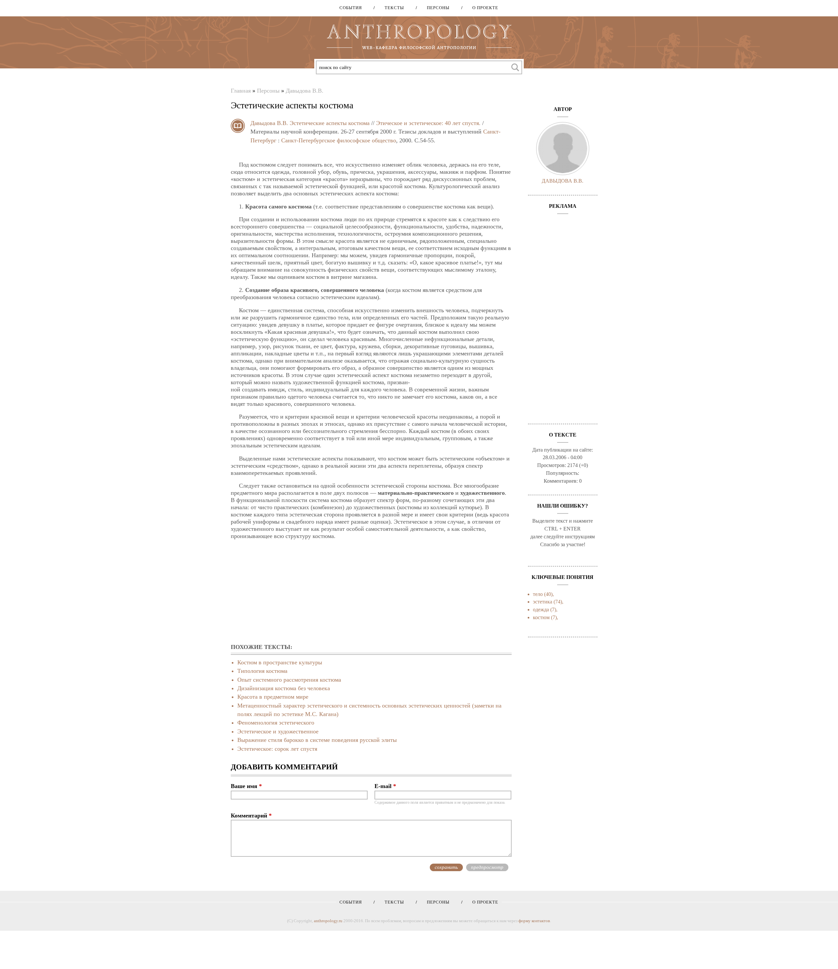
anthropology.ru (328, 920)
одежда (541, 609)
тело (538, 594)
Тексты (392, 7)
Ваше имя (246, 786)
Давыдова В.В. (304, 90)
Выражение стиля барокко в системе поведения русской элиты (317, 740)
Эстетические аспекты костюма (330, 123)
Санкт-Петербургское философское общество (338, 140)
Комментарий (251, 815)
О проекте (483, 7)
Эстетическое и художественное (278, 731)
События (350, 7)
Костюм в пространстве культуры (279, 662)
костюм (541, 617)
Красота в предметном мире (272, 696)
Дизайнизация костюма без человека (283, 688)
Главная (241, 90)
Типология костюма (262, 671)
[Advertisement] (371, 592)
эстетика (542, 601)
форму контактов (534, 920)
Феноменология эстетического (275, 722)
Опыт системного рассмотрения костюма (289, 679)
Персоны (436, 7)
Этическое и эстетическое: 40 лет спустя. (428, 123)
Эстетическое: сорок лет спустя (277, 748)
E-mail (385, 786)
